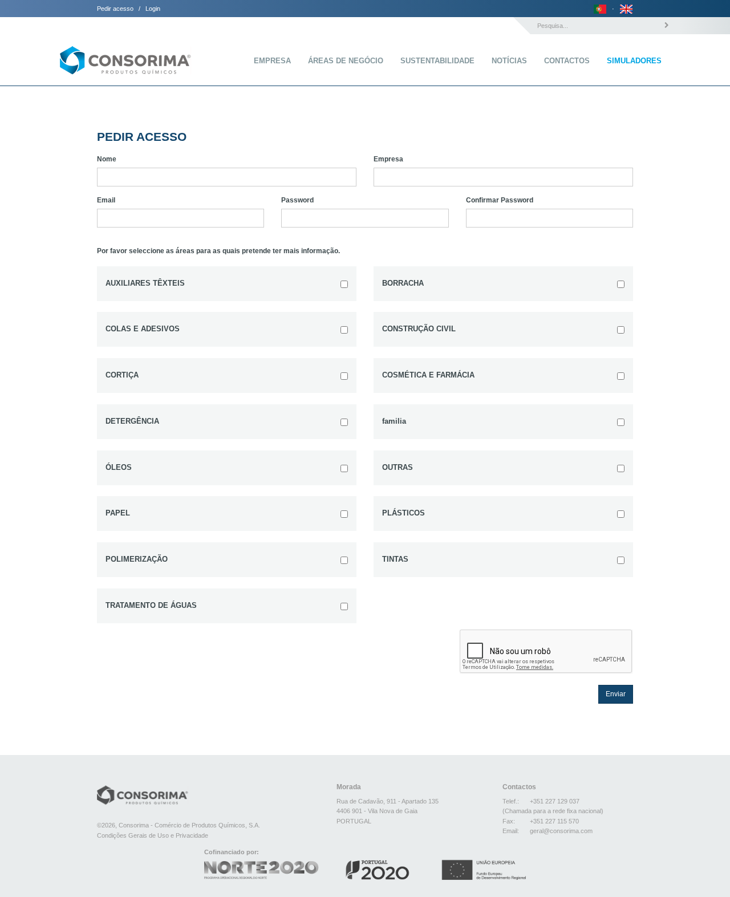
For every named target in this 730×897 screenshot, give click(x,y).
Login (152, 8)
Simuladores (634, 60)
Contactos (567, 60)
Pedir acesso (115, 8)
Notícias (509, 60)
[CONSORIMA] (125, 51)
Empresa (272, 60)
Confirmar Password (499, 200)
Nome (106, 159)
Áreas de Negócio (345, 60)
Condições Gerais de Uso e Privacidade (152, 835)
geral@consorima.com (561, 830)
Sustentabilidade (437, 60)
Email (106, 200)
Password (297, 200)
